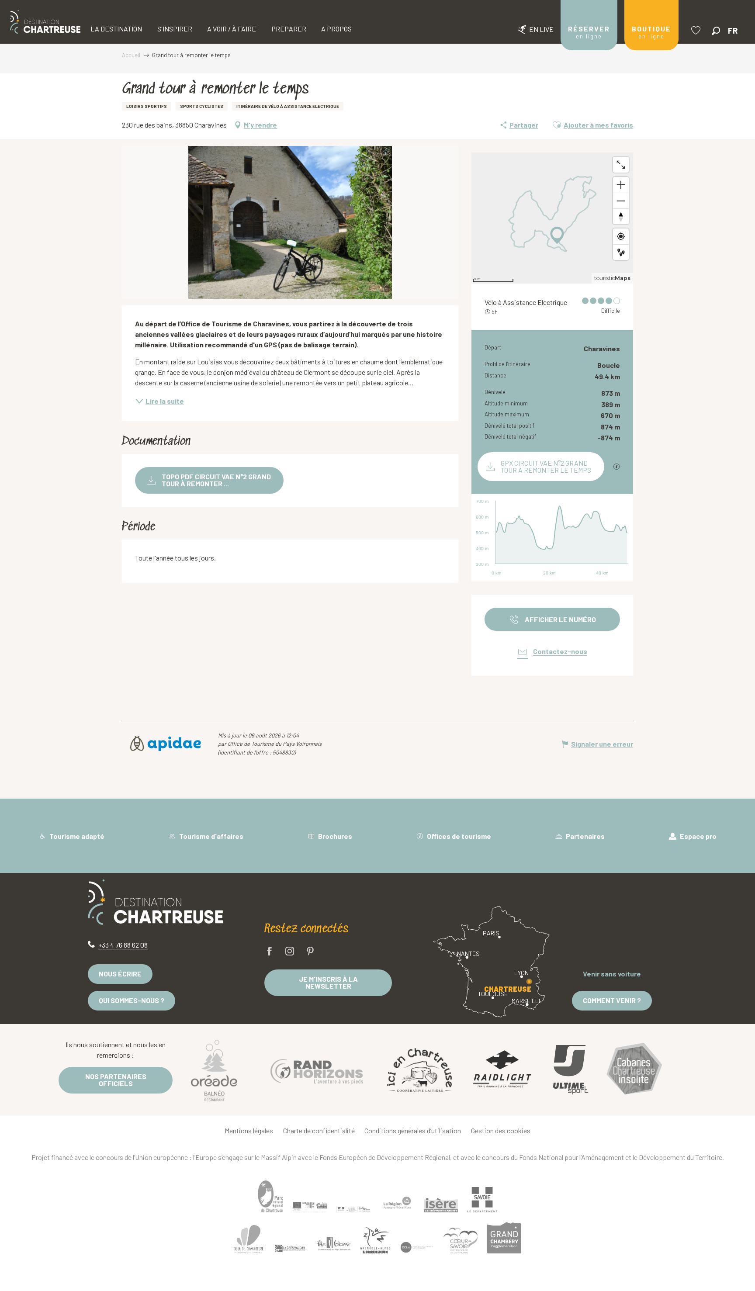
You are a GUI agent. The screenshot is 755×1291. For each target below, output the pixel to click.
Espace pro (698, 836)
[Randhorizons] (317, 1069)
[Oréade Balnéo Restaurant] (214, 1069)
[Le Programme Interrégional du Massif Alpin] (310, 1207)
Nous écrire (120, 973)
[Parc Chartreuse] (270, 1196)
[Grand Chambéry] (504, 1237)
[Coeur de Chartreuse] (248, 1239)
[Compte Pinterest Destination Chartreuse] (310, 952)
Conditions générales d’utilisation (412, 1130)
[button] (716, 30)
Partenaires (585, 836)
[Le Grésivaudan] (290, 1248)
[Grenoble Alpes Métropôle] (375, 1240)
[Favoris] (697, 30)
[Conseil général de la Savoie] (482, 1200)
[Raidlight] (502, 1070)
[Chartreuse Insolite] (634, 1070)
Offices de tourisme (458, 836)
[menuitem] (45, 22)
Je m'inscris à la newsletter (328, 982)
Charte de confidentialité (319, 1130)
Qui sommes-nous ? (131, 1000)
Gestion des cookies (500, 1130)
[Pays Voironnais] (334, 1245)
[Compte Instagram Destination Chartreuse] (289, 952)
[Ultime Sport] (570, 1070)
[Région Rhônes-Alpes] (397, 1202)
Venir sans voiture (612, 973)
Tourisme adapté (76, 836)
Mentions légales (249, 1130)
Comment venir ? (612, 1000)
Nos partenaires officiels (115, 1079)
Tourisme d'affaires (210, 836)
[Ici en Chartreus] (419, 1070)
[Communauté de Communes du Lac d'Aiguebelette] (417, 1247)
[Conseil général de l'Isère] (441, 1205)
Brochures (334, 836)
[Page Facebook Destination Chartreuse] (269, 952)
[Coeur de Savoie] (460, 1240)
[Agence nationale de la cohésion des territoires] (353, 1209)
